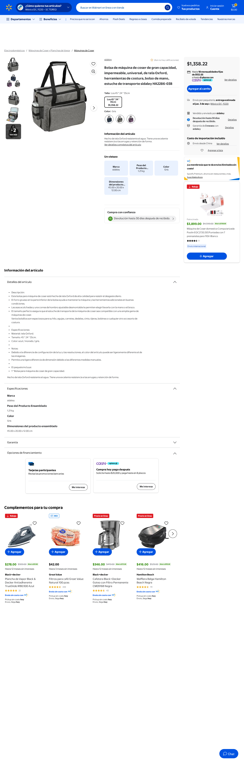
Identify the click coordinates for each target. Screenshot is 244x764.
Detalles (232, 119)
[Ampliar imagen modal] (93, 71)
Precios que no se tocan (82, 19)
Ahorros (103, 19)
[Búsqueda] (167, 7)
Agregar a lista (215, 150)
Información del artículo (23, 270)
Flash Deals (119, 19)
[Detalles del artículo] (175, 282)
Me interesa (78, 487)
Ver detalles (230, 79)
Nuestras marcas (226, 19)
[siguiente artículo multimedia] (94, 108)
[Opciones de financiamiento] (175, 452)
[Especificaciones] (175, 388)
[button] (188, 7)
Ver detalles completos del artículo (122, 144)
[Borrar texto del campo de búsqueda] (159, 7)
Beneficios (50, 19)
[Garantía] (175, 442)
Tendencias (207, 19)
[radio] (113, 102)
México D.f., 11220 (219, 103)
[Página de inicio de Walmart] (9, 7)
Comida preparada (161, 19)
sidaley (108, 59)
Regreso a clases (138, 19)
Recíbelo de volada (186, 19)
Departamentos (21, 19)
